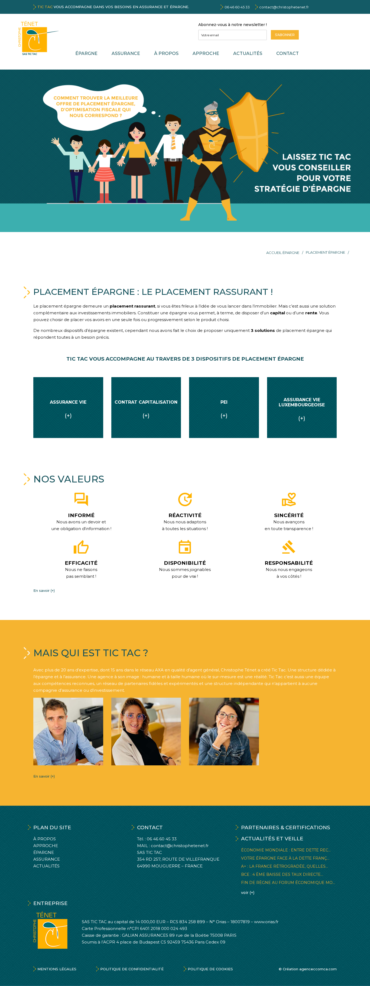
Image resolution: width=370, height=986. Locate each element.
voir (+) (247, 892)
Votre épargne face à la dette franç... (285, 858)
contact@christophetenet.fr (284, 7)
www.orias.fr (266, 921)
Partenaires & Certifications (285, 827)
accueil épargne (282, 252)
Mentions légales (56, 969)
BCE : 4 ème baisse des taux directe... (282, 874)
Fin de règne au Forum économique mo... (288, 882)
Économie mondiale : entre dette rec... (286, 850)
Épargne (86, 53)
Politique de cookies (210, 969)
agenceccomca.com (318, 969)
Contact (287, 53)
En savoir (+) (44, 590)
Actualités (247, 53)
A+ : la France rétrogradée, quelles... (284, 866)
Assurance (126, 53)
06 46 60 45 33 (237, 7)
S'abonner (285, 35)
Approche (206, 53)
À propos (166, 53)
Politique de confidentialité (132, 969)
